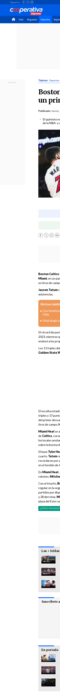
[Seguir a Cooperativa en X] (28, 2)
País (21, 19)
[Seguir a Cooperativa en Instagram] (32, 2)
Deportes (45, 19)
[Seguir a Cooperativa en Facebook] (23, 2)
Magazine (32, 19)
